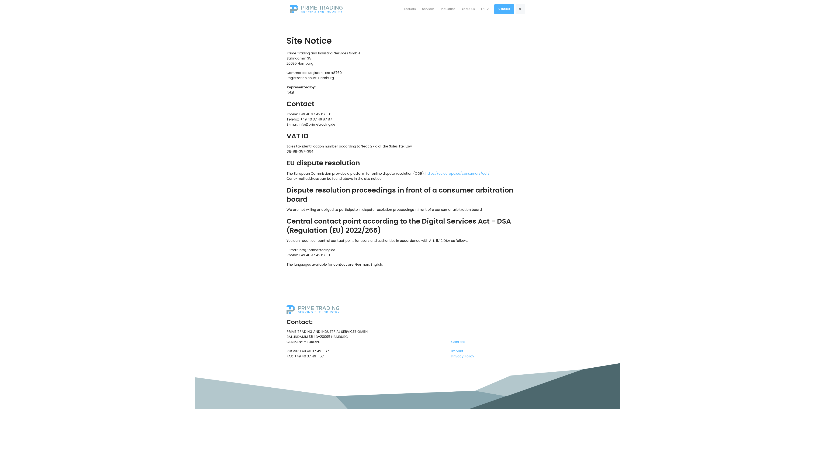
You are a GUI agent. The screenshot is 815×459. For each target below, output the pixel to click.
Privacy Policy (462, 356)
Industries (448, 9)
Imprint (457, 351)
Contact (504, 9)
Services (428, 9)
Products (409, 9)
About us (468, 9)
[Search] (520, 9)
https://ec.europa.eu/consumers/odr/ (457, 173)
